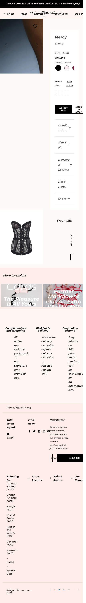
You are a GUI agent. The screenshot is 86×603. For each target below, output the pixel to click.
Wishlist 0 (61, 13)
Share (62, 198)
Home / (11, 407)
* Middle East (11, 570)
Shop (10, 13)
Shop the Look (79, 109)
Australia (12, 552)
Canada (11, 543)
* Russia (11, 560)
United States (11, 518)
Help (24, 13)
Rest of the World (11, 531)
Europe (11, 508)
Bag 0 (79, 13)
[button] (45, 14)
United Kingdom (12, 497)
